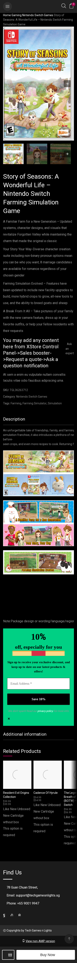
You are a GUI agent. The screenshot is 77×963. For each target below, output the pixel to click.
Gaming (16, 15)
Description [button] (14, 419)
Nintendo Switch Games (37, 15)
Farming (16, 403)
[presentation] (67, 153)
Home (7, 15)
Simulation (55, 403)
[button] (7, 6)
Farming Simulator (35, 403)
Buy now (47, 955)
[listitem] (13, 154)
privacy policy (45, 711)
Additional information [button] (24, 734)
